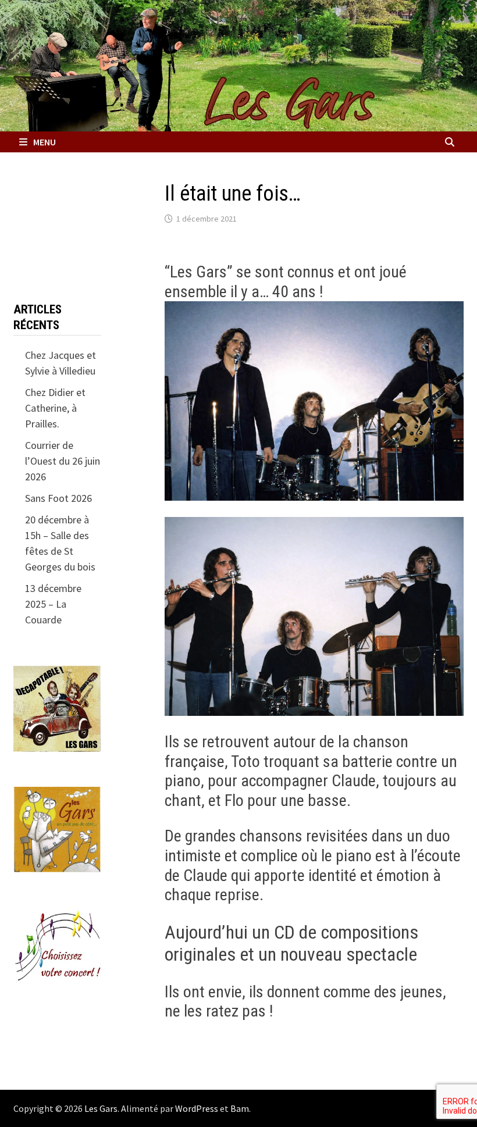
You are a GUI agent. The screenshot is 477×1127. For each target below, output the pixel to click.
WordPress (196, 1108)
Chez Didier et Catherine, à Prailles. (55, 408)
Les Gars (101, 1108)
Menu (44, 142)
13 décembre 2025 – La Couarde (53, 604)
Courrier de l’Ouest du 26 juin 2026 (62, 460)
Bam (239, 1108)
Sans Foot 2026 (58, 498)
